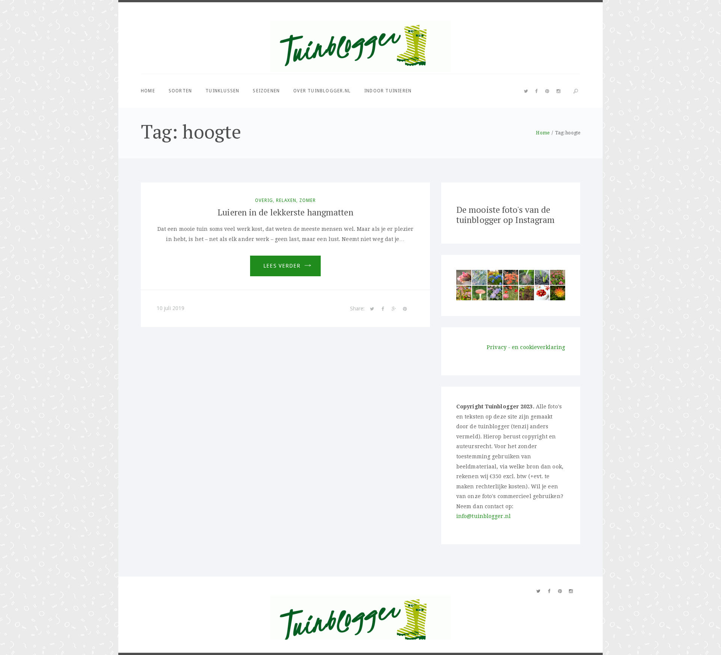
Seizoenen (266, 90)
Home (148, 90)
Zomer (307, 200)
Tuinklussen (222, 90)
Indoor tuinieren (388, 90)
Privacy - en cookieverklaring (526, 347)
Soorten (180, 90)
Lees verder (281, 266)
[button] (463, 277)
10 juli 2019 (170, 308)
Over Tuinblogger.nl (322, 90)
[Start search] (575, 91)
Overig (264, 200)
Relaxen (286, 200)
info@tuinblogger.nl (483, 516)
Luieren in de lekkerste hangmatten (285, 212)
